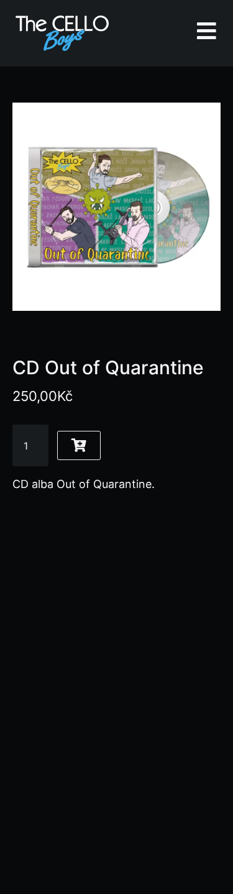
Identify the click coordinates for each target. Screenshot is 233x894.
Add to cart (79, 445)
